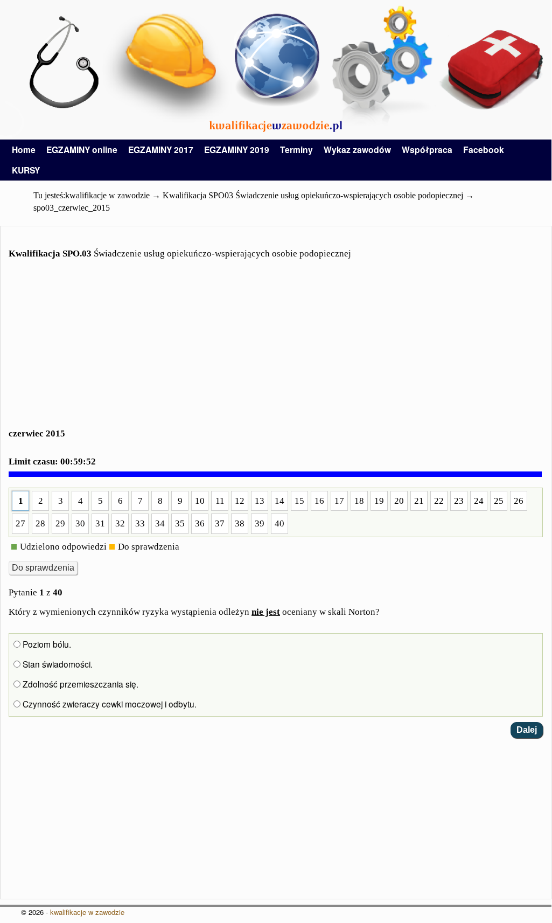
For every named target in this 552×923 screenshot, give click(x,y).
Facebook (483, 149)
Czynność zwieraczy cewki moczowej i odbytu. (108, 704)
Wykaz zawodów (357, 149)
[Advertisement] (276, 350)
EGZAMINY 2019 (236, 149)
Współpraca (427, 149)
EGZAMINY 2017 (160, 149)
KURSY (26, 170)
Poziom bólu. (45, 644)
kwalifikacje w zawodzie (87, 912)
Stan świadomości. (56, 664)
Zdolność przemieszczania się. (79, 684)
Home (24, 149)
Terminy (296, 149)
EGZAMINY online (81, 149)
